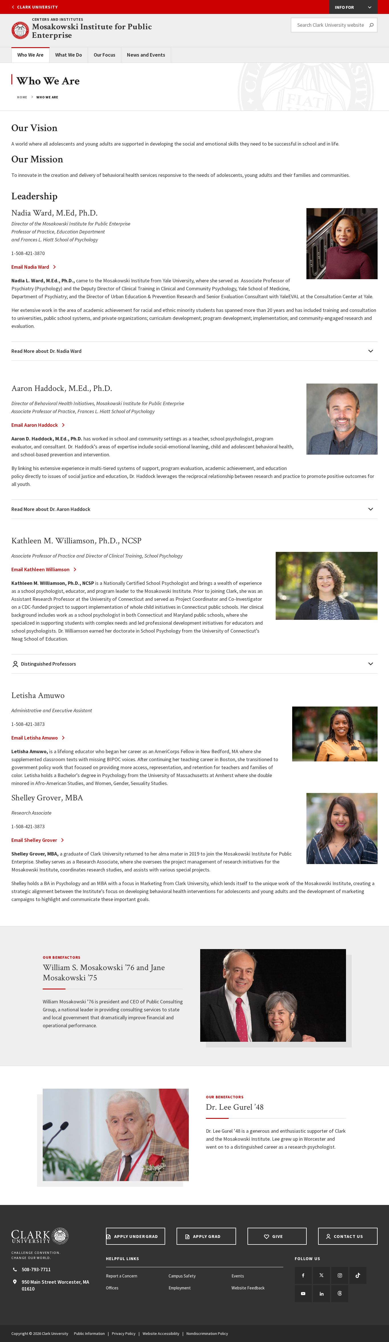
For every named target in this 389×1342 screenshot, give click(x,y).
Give (277, 1236)
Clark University (37, 7)
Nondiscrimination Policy (207, 1333)
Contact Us (348, 1236)
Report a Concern (121, 1276)
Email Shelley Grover (34, 840)
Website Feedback (248, 1288)
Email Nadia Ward (30, 267)
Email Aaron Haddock (34, 425)
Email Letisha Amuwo (34, 737)
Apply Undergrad (135, 1236)
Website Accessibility (161, 1333)
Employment (180, 1288)
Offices (112, 1288)
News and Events (146, 54)
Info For (344, 7)
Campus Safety (182, 1276)
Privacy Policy (124, 1333)
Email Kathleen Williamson (40, 569)
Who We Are (30, 54)
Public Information (89, 1333)
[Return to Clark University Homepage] (53, 1236)
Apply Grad (206, 1236)
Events (238, 1276)
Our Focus (104, 54)
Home (22, 97)
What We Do (68, 54)
